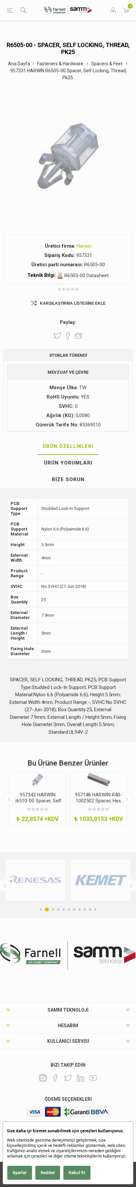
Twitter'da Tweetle (57, 335)
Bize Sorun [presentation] (68, 479)
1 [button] (41, 909)
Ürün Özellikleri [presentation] (68, 446)
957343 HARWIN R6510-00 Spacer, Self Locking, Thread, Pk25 (37, 801)
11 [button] (95, 909)
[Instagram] (43, 1078)
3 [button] (53, 909)
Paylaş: (68, 322)
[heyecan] (68, 1078)
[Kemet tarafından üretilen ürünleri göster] (101, 880)
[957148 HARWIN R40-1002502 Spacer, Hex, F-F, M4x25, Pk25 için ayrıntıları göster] (98, 780)
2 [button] (47, 909)
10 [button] (90, 909)
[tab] (68, 446)
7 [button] (74, 909)
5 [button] (64, 909)
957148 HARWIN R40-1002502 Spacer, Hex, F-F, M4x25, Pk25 (98, 801)
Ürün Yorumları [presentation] (68, 463)
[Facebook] (55, 1078)
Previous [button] (9, 799)
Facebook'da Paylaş (68, 335)
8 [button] (80, 909)
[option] (37, 799)
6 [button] (69, 909)
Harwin (84, 246)
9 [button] (85, 909)
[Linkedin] (80, 1078)
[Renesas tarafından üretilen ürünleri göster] (35, 880)
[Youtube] (93, 1078)
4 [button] (58, 909)
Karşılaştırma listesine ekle (73, 303)
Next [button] (126, 799)
